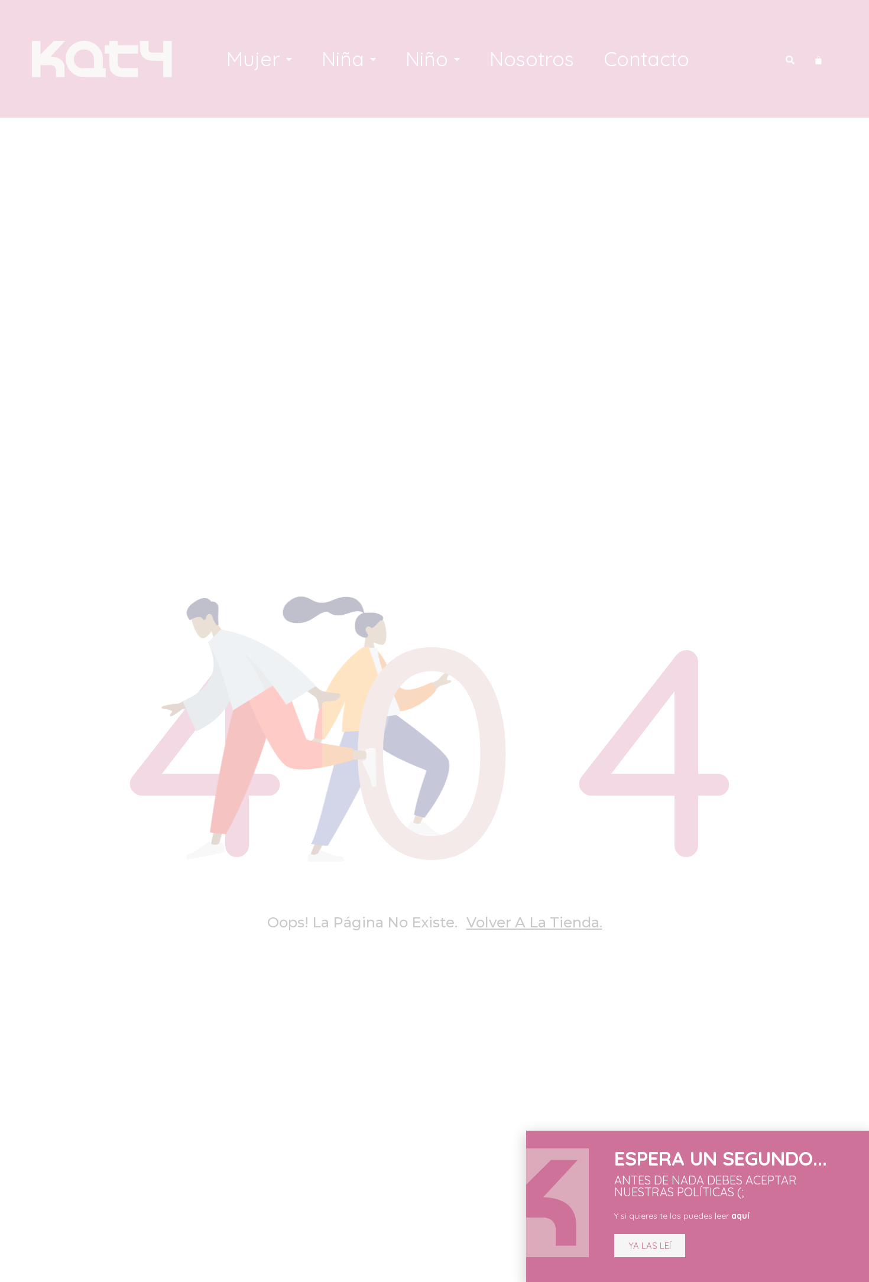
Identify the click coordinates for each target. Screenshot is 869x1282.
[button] (649, 1245)
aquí (740, 1215)
